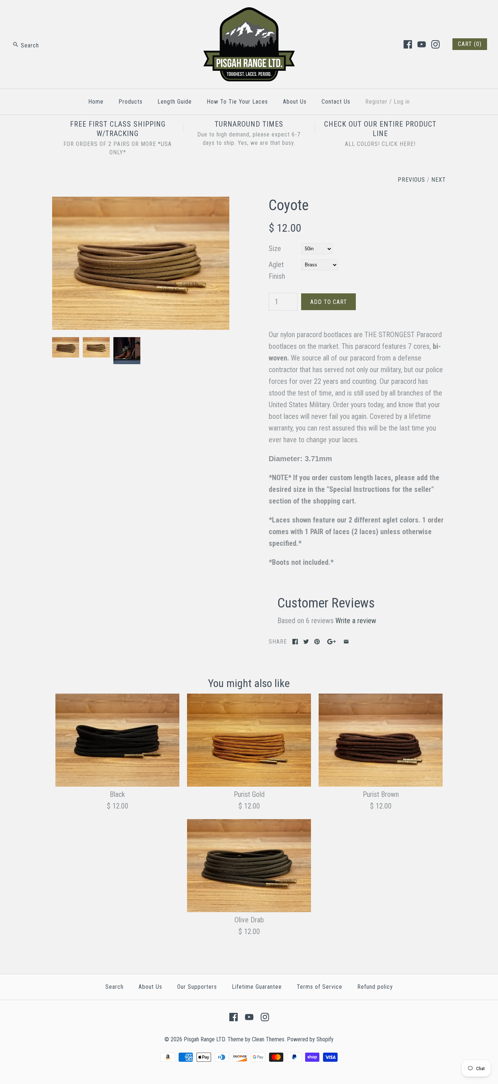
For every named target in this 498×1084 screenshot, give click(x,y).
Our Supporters (197, 986)
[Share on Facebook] (295, 641)
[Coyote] (140, 202)
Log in (402, 101)
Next (438, 179)
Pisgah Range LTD (204, 1039)
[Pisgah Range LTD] (249, 13)
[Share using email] (346, 641)
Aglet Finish (277, 270)
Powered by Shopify (310, 1039)
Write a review (355, 620)
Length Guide (174, 101)
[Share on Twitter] (306, 641)
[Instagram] (435, 44)
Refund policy (375, 986)
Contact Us (336, 101)
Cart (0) (470, 43)
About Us (295, 101)
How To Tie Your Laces (237, 101)
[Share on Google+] (331, 641)
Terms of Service (319, 986)
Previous (411, 179)
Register (376, 101)
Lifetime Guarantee (257, 986)
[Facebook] (408, 44)
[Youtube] (421, 44)
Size (275, 248)
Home (96, 101)
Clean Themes (268, 1039)
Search (114, 986)
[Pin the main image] (317, 641)
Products (130, 101)
